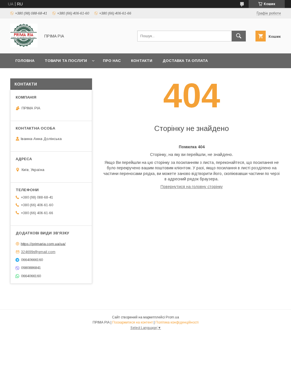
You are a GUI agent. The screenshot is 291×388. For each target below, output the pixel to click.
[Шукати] (239, 36)
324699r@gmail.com (38, 252)
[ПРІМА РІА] (24, 46)
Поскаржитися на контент (132, 322)
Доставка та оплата (185, 61)
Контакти (141, 61)
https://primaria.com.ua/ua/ (43, 243)
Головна (24, 61)
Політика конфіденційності (177, 322)
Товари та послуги (66, 61)
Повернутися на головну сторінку (192, 186)
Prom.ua (172, 317)
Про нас (112, 61)
